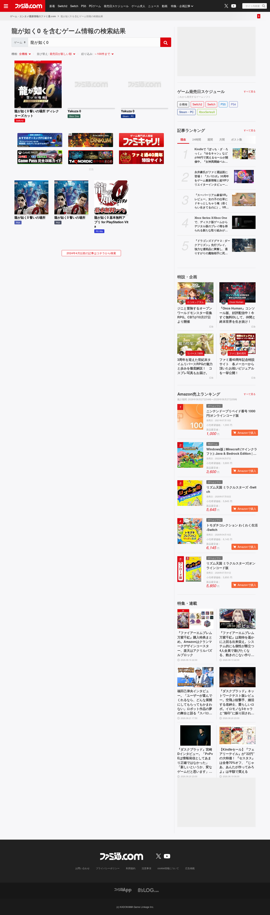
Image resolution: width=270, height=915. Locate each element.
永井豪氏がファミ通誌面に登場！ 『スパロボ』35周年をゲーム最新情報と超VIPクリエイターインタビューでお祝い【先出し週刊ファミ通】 (211, 178)
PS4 (233, 104)
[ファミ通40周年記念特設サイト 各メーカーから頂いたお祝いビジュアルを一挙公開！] (237, 344)
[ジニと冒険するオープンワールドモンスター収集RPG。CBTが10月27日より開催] (195, 292)
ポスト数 (236, 139)
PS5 (83, 6)
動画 (164, 6)
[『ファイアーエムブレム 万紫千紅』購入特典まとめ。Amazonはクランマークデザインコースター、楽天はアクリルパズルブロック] (195, 619)
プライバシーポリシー (108, 868)
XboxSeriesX (207, 112)
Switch (74, 6)
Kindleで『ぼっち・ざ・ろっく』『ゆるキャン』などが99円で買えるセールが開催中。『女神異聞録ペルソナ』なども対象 (211, 155)
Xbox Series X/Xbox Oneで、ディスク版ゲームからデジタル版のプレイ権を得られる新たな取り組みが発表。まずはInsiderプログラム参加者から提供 (211, 224)
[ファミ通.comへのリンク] (28, 6)
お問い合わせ (82, 868)
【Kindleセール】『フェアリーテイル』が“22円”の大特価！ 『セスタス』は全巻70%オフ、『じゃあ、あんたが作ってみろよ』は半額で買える (237, 760)
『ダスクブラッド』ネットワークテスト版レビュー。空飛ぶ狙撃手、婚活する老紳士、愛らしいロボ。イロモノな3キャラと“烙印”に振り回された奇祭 (236, 702)
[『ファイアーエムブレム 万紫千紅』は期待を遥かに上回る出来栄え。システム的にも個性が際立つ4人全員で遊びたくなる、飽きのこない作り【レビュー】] (237, 619)
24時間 (196, 139)
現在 (183, 139)
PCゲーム (95, 6)
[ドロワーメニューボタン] (6, 6)
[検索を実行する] (165, 42)
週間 (210, 139)
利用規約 (130, 868)
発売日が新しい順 (61, 54)
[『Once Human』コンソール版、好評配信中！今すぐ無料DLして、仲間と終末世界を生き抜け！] (237, 292)
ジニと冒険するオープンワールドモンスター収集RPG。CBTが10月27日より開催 (194, 315)
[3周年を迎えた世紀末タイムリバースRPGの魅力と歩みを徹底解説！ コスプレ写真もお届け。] (195, 344)
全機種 (23, 54)
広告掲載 (190, 868)
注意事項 (146, 868)
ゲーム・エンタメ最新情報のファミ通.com (33, 16)
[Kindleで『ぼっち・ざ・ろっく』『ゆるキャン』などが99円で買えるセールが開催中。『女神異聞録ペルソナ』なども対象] (244, 153)
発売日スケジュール (116, 6)
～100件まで (102, 54)
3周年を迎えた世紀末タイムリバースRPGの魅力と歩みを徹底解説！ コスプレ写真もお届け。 (195, 366)
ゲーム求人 (138, 6)
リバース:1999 (195, 353)
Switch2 (62, 6)
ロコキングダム (195, 302)
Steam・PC (186, 112)
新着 (52, 6)
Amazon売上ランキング (198, 394)
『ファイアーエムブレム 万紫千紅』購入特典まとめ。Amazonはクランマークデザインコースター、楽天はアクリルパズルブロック (194, 644)
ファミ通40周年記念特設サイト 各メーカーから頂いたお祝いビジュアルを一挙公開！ (237, 366)
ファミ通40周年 (237, 353)
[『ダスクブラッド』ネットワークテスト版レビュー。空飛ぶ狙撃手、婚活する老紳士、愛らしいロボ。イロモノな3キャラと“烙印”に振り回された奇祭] (237, 677)
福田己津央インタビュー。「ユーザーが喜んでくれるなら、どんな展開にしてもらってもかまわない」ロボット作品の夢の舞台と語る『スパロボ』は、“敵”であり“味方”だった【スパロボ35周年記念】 (194, 702)
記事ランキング (191, 130)
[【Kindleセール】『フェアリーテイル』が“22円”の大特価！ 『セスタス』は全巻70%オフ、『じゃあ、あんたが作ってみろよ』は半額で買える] (237, 735)
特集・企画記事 (180, 6)
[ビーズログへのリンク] (148, 889)
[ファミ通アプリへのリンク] (122, 889)
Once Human (236, 302)
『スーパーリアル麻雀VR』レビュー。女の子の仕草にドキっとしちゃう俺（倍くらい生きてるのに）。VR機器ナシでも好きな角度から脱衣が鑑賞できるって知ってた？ (211, 201)
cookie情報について (168, 868)
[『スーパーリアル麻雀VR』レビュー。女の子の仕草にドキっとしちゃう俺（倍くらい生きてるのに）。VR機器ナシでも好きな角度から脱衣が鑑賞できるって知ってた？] (244, 199)
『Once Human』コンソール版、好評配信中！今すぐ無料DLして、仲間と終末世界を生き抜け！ (237, 315)
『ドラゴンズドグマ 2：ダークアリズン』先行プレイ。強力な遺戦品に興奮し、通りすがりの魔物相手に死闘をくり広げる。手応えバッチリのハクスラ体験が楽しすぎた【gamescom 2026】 (212, 247)
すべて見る (250, 91)
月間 (222, 139)
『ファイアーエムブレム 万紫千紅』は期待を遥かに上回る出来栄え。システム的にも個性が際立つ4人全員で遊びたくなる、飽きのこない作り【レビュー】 (236, 644)
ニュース (153, 6)
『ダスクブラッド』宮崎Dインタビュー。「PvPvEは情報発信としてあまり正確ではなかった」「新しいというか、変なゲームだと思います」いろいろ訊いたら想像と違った (195, 760)
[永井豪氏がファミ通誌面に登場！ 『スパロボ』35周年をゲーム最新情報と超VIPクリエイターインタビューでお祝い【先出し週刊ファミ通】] (244, 176)
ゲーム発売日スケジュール (201, 91)
